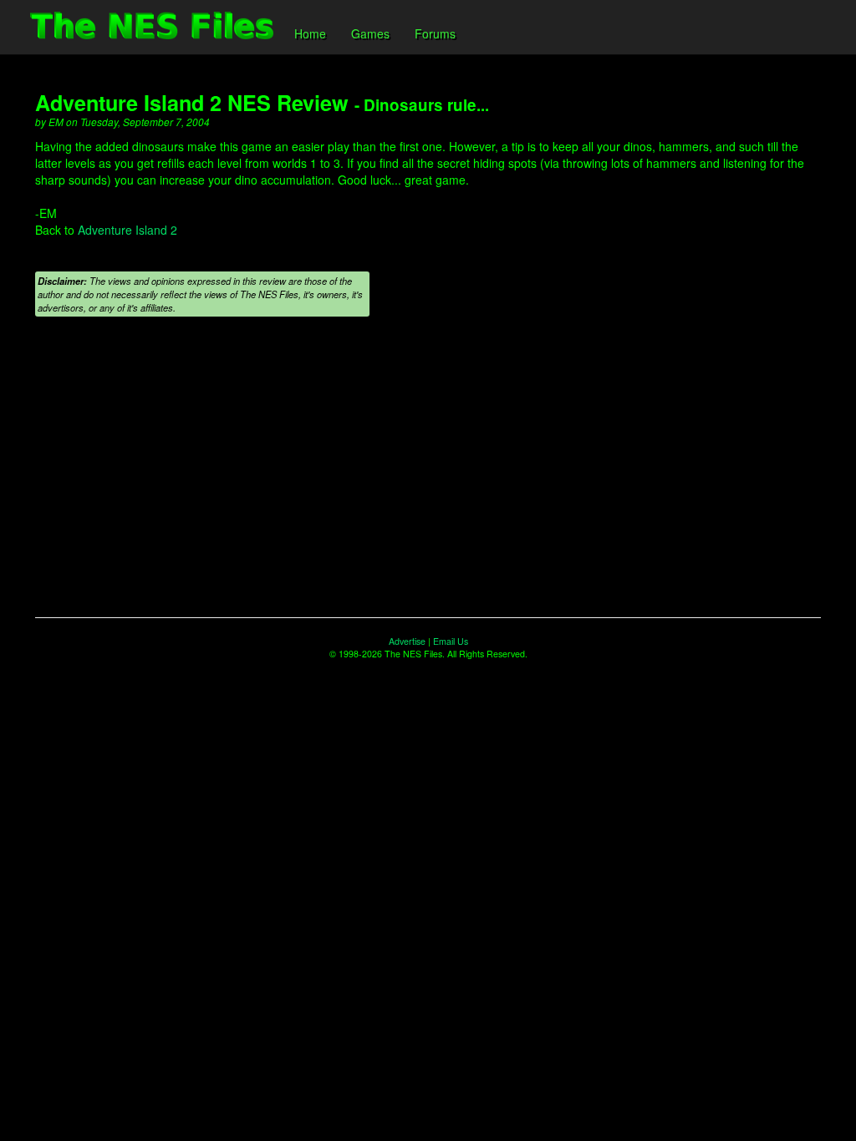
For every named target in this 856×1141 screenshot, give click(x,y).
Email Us (450, 641)
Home (310, 33)
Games (370, 33)
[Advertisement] (428, 467)
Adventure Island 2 (127, 229)
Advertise (407, 641)
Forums (435, 33)
